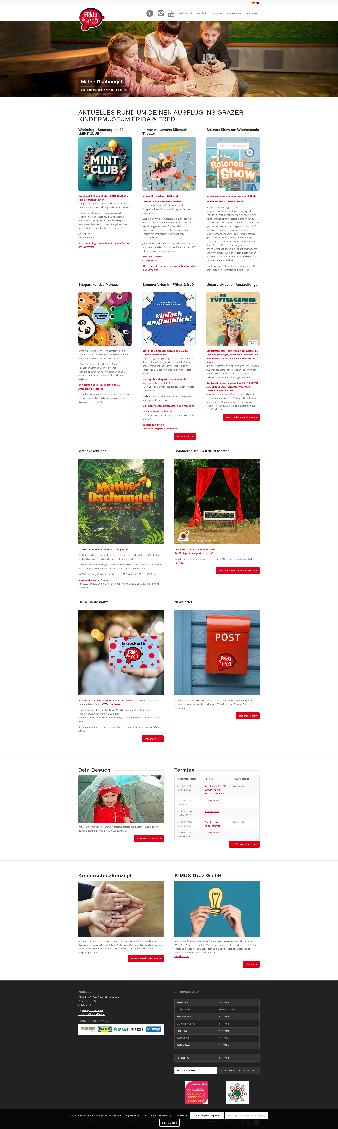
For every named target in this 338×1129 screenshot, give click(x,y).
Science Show (212, 800)
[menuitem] (186, 13)
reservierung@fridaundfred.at (159, 428)
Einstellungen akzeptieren (207, 1115)
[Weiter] (335, 59)
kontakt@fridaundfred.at (91, 1014)
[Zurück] (3, 59)
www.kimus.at (181, 956)
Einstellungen (169, 1122)
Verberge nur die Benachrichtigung (246, 1115)
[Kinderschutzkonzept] (121, 909)
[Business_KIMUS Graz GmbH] (217, 909)
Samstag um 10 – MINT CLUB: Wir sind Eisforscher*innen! (217, 789)
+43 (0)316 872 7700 (92, 1010)
